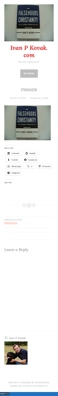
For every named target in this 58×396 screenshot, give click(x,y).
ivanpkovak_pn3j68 (39, 98)
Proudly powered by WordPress (29, 382)
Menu (30, 73)
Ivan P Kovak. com (29, 51)
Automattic (40, 386)
